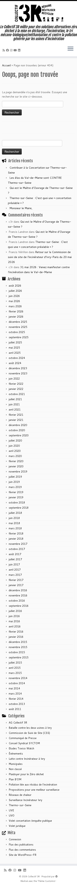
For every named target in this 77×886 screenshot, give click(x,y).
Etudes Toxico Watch (21, 748)
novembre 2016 (18, 595)
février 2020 (16, 461)
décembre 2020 (18, 425)
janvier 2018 (16, 538)
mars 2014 (15, 693)
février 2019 (16, 492)
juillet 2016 (15, 611)
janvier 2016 (16, 637)
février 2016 (16, 631)
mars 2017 (15, 575)
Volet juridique (17, 826)
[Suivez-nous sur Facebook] (8, 50)
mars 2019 (15, 487)
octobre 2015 (17, 652)
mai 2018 (14, 523)
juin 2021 (14, 404)
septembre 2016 (18, 606)
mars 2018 (15, 528)
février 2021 (16, 414)
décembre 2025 (18, 322)
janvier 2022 (16, 389)
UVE (11, 810)
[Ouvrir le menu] (70, 49)
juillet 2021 (15, 399)
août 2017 (15, 554)
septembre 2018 (18, 507)
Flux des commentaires (22, 849)
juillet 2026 (15, 291)
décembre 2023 (18, 368)
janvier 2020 (16, 466)
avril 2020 (15, 451)
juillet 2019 (15, 476)
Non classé (15, 769)
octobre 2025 (17, 332)
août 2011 (15, 709)
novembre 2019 (18, 471)
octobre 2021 (17, 394)
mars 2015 (15, 673)
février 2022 (16, 384)
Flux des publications (21, 844)
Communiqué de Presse (23, 738)
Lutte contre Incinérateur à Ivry (27, 758)
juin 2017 (14, 564)
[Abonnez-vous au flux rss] (4, 50)
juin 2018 (14, 518)
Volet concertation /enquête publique (30, 820)
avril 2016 (15, 626)
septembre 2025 (18, 337)
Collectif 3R (34, 876)
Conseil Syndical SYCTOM (24, 743)
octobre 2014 (17, 683)
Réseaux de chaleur (20, 795)
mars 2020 (15, 456)
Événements (16, 753)
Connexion (15, 839)
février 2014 (16, 698)
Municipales (16, 764)
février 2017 (16, 580)
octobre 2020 (17, 430)
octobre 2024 (17, 358)
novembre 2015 (18, 647)
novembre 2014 (18, 678)
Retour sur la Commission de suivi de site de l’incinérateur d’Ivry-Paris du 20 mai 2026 (40, 257)
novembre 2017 (18, 544)
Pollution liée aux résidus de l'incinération (33, 784)
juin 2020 (14, 445)
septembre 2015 (18, 657)
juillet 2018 (15, 513)
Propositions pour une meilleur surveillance (34, 789)
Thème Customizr (46, 881)
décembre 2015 (18, 642)
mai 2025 (14, 347)
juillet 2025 (15, 342)
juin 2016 (14, 616)
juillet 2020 (15, 440)
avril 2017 (15, 569)
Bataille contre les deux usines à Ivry (30, 727)
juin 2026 (14, 296)
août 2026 (15, 285)
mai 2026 (14, 301)
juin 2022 (14, 378)
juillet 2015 (15, 662)
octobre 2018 (17, 502)
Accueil (6, 65)
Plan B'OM (15, 779)
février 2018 (16, 533)
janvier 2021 (16, 420)
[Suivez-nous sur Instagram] (12, 50)
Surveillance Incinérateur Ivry (25, 800)
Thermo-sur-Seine (20, 805)
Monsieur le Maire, (20, 208)
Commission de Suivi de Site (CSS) (29, 733)
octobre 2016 (17, 600)
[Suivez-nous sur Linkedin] (20, 50)
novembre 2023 (18, 373)
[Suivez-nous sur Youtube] (16, 50)
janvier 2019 (16, 497)
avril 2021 (15, 409)
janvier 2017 (16, 585)
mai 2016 (14, 621)
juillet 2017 (15, 559)
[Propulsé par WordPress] (56, 875)
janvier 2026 (16, 316)
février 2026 (16, 311)
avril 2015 (15, 668)
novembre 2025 (18, 327)
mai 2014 (14, 688)
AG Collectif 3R (18, 722)
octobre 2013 (17, 704)
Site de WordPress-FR (22, 855)
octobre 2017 (17, 549)
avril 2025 (15, 353)
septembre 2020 (18, 435)
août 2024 (15, 363)
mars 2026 (15, 306)
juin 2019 (14, 482)
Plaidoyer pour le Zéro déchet (26, 774)
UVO (11, 815)
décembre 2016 (18, 590)
